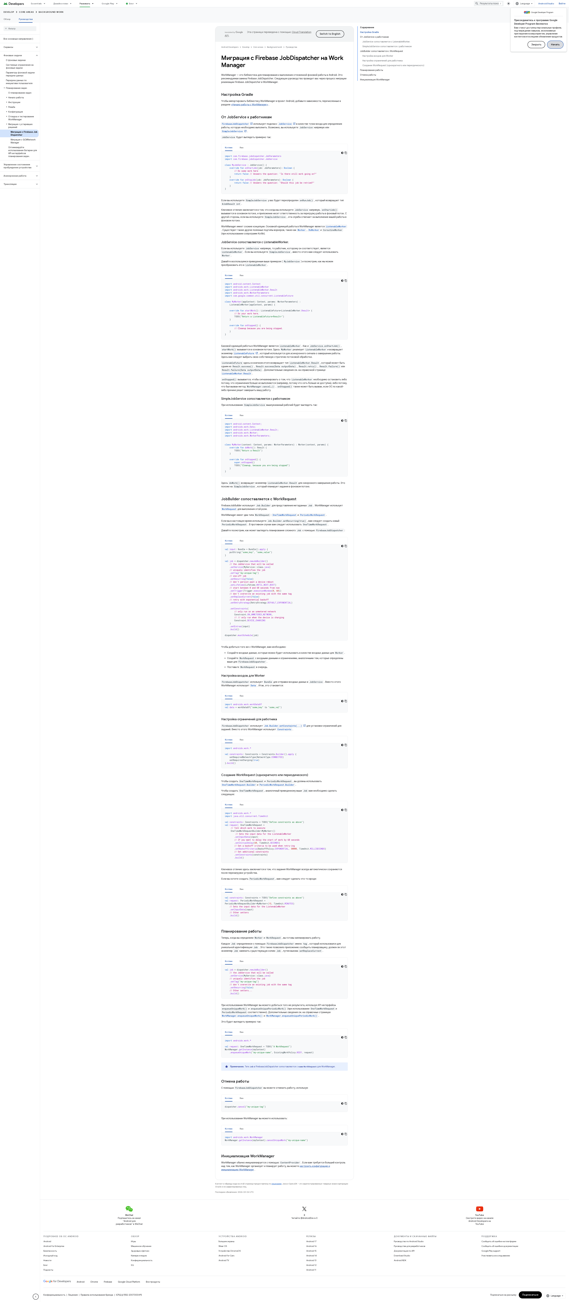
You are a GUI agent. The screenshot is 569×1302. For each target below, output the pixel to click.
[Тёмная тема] (342, 153)
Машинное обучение (141, 1246)
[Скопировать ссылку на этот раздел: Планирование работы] (264, 931)
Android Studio (546, 3)
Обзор (7, 19)
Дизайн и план (60, 3)
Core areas (26, 12)
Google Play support (490, 1251)
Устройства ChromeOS (230, 1251)
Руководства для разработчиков (409, 1246)
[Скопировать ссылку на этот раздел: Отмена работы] (252, 1081)
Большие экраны (226, 1241)
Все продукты (153, 1282)
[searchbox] (20, 28)
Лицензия (73, 1295)
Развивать (85, 3)
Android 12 (311, 1265)
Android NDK (400, 1260)
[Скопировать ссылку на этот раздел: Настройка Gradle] (256, 95)
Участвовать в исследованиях (495, 1255)
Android (47, 1241)
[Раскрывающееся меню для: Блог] (138, 3)
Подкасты (48, 1269)
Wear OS (223, 1246)
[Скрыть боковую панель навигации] (36, 1297)
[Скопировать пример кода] (346, 153)
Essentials (36, 3)
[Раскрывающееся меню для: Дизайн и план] (72, 3)
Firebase (108, 1282)
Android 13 (311, 1260)
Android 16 (311, 1246)
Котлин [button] (228, 147)
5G (132, 1265)
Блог (131, 3)
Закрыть (536, 44)
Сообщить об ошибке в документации (499, 1246)
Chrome (94, 1282)
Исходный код (50, 1255)
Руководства (26, 19)
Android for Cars (226, 1255)
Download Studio (402, 1255)
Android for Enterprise (53, 1246)
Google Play (108, 3)
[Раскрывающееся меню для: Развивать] (94, 3)
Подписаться (530, 1294)
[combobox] (489, 3)
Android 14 (311, 1255)
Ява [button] (241, 147)
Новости (47, 1260)
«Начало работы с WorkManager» (249, 104)
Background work (51, 12)
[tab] (228, 147)
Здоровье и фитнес (140, 1251)
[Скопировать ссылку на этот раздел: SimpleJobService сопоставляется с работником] (293, 399)
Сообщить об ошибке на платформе (498, 1241)
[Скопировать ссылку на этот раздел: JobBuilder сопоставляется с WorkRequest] (299, 499)
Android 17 (311, 1241)
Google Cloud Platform (129, 1282)
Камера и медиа (139, 1255)
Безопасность (50, 1251)
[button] (17, 47)
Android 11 (311, 1269)
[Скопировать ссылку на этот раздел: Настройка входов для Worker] (268, 676)
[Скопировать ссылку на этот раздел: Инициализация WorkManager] (277, 1156)
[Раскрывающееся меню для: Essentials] (46, 3)
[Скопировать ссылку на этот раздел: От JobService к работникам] (275, 117)
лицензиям (276, 1184)
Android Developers (229, 47)
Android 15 (311, 1251)
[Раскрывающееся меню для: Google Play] (118, 3)
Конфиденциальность (141, 1260)
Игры (133, 1241)
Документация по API (404, 1251)
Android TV (224, 1260)
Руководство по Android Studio (408, 1241)
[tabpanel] (284, 172)
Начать (555, 44)
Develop (9, 12)
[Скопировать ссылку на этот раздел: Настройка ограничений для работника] (280, 719)
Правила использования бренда (97, 1295)
